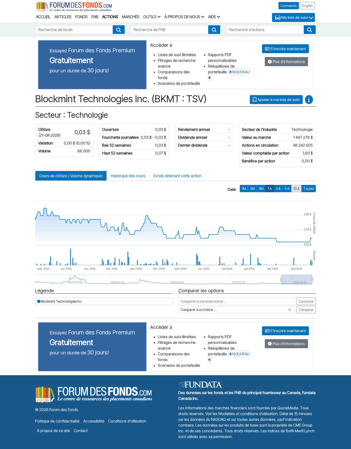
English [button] (307, 6)
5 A (287, 189)
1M (244, 189)
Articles (62, 16)
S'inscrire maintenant (287, 48)
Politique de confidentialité (57, 421)
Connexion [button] (289, 6)
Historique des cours (128, 175)
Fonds (81, 16)
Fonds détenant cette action (178, 175)
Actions (110, 16)
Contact (81, 430)
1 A (270, 189)
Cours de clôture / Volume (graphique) (71, 175)
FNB (94, 16)
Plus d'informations (288, 61)
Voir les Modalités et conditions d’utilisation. (242, 413)
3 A (278, 189)
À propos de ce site (53, 430)
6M (261, 189)
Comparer (306, 301)
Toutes (308, 189)
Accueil (43, 16)
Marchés (130, 16)
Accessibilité (93, 421)
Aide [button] (212, 16)
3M (252, 189)
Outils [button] (150, 16)
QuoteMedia (287, 408)
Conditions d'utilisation (127, 421)
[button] (119, 29)
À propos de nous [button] (183, 16)
